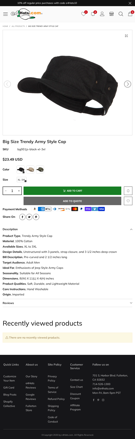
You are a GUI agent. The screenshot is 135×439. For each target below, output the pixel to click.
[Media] (126, 35)
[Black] (21, 169)
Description (10, 229)
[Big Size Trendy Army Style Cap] (67, 82)
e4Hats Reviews (31, 385)
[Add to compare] (128, 191)
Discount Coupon (75, 396)
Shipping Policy (53, 408)
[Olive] (40, 169)
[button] (7, 84)
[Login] (102, 14)
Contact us (76, 379)
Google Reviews (31, 397)
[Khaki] (30, 169)
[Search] (121, 14)
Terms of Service (53, 390)
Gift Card (8, 387)
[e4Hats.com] (45, 14)
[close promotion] (130, 3)
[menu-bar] (7, 14)
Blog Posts (9, 394)
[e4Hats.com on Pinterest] (98, 400)
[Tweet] (29, 217)
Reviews (8, 303)
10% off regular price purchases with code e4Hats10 (42, 3)
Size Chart (76, 387)
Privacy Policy (52, 378)
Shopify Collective (9, 404)
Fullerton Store (31, 408)
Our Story (31, 376)
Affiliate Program (75, 407)
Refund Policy (56, 399)
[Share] (22, 217)
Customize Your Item (9, 378)
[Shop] (111, 14)
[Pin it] (36, 217)
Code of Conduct (53, 419)
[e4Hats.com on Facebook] (94, 400)
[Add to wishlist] (128, 201)
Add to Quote (72, 201)
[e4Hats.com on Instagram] (103, 400)
